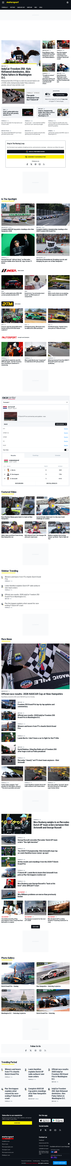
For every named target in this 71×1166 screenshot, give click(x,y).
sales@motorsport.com (45, 1148)
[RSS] (43, 164)
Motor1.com (5, 1144)
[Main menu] (3, 2)
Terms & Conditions (26, 1160)
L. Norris (12, 470)
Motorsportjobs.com (7, 1147)
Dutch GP (11, 407)
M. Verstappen (14, 474)
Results (66, 428)
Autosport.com (6, 1149)
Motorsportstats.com (8, 1152)
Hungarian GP (14, 460)
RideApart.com (6, 1155)
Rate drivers (19, 483)
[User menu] (67, 2)
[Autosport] (9, 337)
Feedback (41, 1140)
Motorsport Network (32, 1163)
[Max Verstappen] (8, 474)
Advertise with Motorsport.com (47, 1143)
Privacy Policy (44, 1160)
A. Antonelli (13, 478)
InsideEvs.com (6, 1141)
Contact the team (43, 1145)
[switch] (66, 450)
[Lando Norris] (8, 470)
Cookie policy (36, 1160)
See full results (51, 483)
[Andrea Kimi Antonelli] (8, 478)
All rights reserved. (43, 1163)
